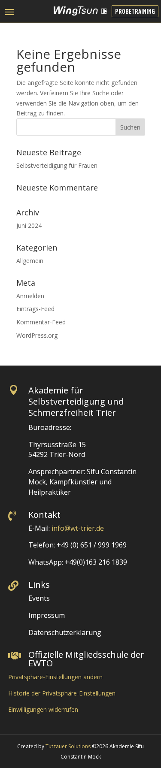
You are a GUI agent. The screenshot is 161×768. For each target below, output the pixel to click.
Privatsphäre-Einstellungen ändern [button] (55, 677)
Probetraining (135, 10)
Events (39, 598)
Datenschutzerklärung (64, 632)
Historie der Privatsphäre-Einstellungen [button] (61, 693)
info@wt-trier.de (78, 528)
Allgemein (29, 261)
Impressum (46, 615)
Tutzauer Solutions (68, 746)
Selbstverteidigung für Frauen (56, 165)
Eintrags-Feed (35, 309)
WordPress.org (37, 335)
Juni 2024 (29, 225)
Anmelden (30, 296)
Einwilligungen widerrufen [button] (43, 709)
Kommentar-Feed (41, 322)
